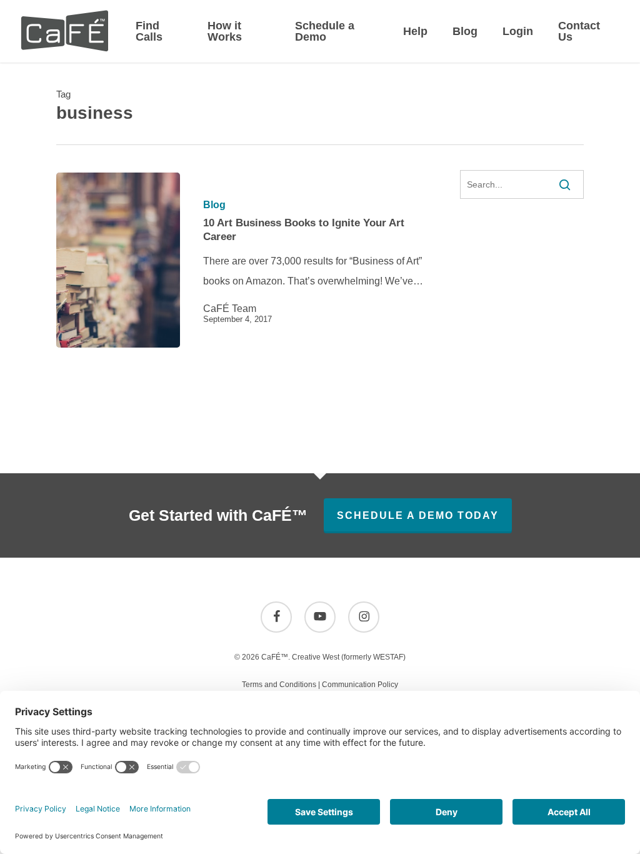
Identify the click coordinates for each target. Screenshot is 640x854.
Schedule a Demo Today (418, 515)
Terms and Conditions (279, 684)
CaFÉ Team (229, 309)
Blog (214, 205)
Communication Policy (360, 684)
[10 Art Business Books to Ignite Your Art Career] (118, 260)
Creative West (315, 657)
